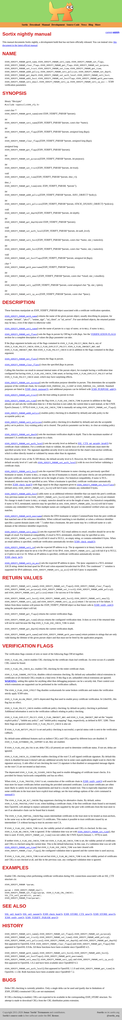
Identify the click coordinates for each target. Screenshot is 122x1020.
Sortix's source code (13, 1015)
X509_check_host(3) (22, 484)
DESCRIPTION (18, 302)
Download (35, 24)
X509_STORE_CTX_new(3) (78, 914)
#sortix (100, 1012)
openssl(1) (9, 794)
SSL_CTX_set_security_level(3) (93, 443)
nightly (116, 32)
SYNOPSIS (14, 93)
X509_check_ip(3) (13, 557)
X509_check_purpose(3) (36, 389)
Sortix (25, 24)
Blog (91, 24)
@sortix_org (113, 1015)
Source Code (73, 24)
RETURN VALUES (22, 577)
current (108, 32)
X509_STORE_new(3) (104, 914)
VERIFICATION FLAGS (103, 334)
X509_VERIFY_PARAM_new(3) (41, 917)
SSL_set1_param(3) (32, 914)
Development (58, 24)
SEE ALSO (14, 906)
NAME (9, 53)
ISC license (53, 1015)
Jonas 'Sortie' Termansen (36, 1012)
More (97, 24)
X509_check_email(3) (84, 541)
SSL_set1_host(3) (13, 914)
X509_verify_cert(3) (103, 605)
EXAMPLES (15, 867)
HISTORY (12, 925)
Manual (46, 24)
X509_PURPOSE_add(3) (103, 389)
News (84, 24)
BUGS (9, 980)
